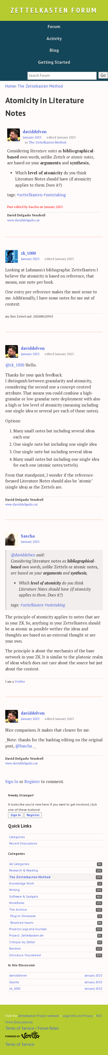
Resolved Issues (21, 922)
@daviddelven (23, 555)
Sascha (28, 536)
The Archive (18, 909)
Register (32, 781)
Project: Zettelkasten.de (26, 935)
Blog (54, 50)
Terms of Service (19, 1044)
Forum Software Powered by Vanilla (22, 1035)
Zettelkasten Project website (38, 1016)
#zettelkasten (29, 194)
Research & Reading (23, 870)
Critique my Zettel (22, 942)
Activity (54, 38)
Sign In (11, 781)
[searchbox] (62, 76)
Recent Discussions (23, 843)
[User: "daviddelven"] (13, 135)
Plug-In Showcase (23, 916)
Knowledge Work (21, 883)
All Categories (19, 864)
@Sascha (23, 746)
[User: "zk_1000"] (11, 256)
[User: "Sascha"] (11, 539)
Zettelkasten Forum (54, 10)
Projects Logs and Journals (28, 929)
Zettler (20, 681)
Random (15, 948)
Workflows (16, 903)
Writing (14, 890)
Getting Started (54, 62)
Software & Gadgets (23, 896)
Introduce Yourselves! (25, 955)
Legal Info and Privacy (77, 1016)
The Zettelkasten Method (47, 142)
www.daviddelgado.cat (23, 220)
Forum (54, 26)
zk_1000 (28, 253)
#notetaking (54, 194)
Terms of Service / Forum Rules (32, 1028)
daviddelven (35, 131)
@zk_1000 (14, 365)
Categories (17, 837)
